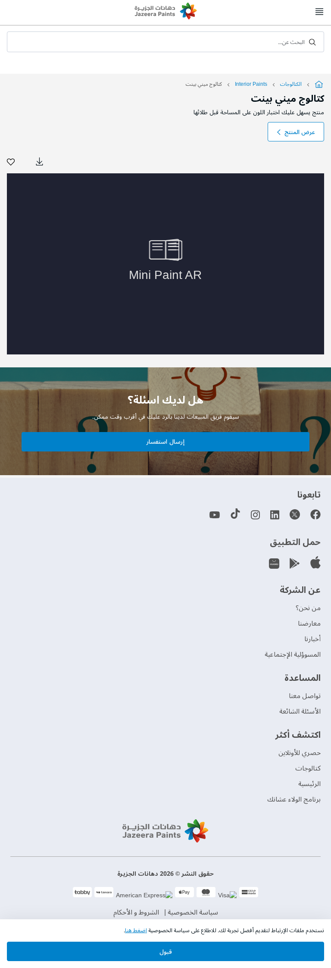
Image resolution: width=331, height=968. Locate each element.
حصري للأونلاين (299, 753)
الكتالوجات (291, 84)
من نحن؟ (308, 608)
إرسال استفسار (165, 441)
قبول (165, 952)
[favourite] (11, 161)
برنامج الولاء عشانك (294, 799)
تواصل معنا (305, 696)
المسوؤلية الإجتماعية (293, 654)
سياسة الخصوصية (193, 912)
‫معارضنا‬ (309, 623)
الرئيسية (309, 784)
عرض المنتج (299, 132)
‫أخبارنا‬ (312, 639)
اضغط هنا (136, 930)
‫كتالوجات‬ (308, 768)
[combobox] (165, 41)
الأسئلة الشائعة (300, 711)
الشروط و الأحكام (136, 912)
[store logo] (165, 12)
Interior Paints (250, 84)
